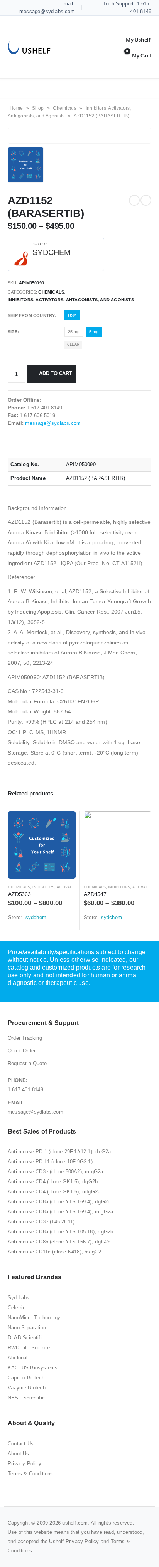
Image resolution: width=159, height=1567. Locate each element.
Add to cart (55, 373)
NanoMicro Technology (34, 1317)
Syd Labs (19, 1297)
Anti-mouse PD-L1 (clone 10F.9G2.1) (50, 1161)
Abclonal (18, 1358)
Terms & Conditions (30, 1473)
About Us (18, 1453)
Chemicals (64, 108)
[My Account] (132, 39)
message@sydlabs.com (53, 423)
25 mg (74, 331)
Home (16, 108)
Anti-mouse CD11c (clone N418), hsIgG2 (54, 1252)
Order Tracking (25, 1038)
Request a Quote (27, 1063)
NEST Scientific (26, 1398)
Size (12, 331)
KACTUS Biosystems (33, 1368)
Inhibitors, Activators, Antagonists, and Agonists (71, 299)
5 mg (94, 331)
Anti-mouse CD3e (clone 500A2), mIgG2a (55, 1171)
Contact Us (21, 1443)
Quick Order (22, 1051)
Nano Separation (27, 1327)
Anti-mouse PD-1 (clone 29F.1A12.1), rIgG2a (59, 1151)
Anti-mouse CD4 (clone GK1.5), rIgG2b (53, 1181)
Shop (38, 108)
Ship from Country (31, 315)
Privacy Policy (24, 1463)
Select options (63, 824)
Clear (73, 344)
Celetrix (16, 1307)
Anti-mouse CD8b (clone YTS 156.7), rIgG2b (59, 1242)
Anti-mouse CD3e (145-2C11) (41, 1222)
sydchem (51, 252)
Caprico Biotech (26, 1378)
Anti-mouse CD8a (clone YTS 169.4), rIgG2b (59, 1202)
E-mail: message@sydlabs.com (47, 7)
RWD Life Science (29, 1348)
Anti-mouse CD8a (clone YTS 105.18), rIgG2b (60, 1232)
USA (72, 315)
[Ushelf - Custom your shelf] (29, 47)
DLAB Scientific (26, 1338)
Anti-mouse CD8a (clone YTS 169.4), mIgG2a (60, 1212)
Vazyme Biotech (27, 1388)
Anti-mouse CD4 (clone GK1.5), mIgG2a (54, 1192)
